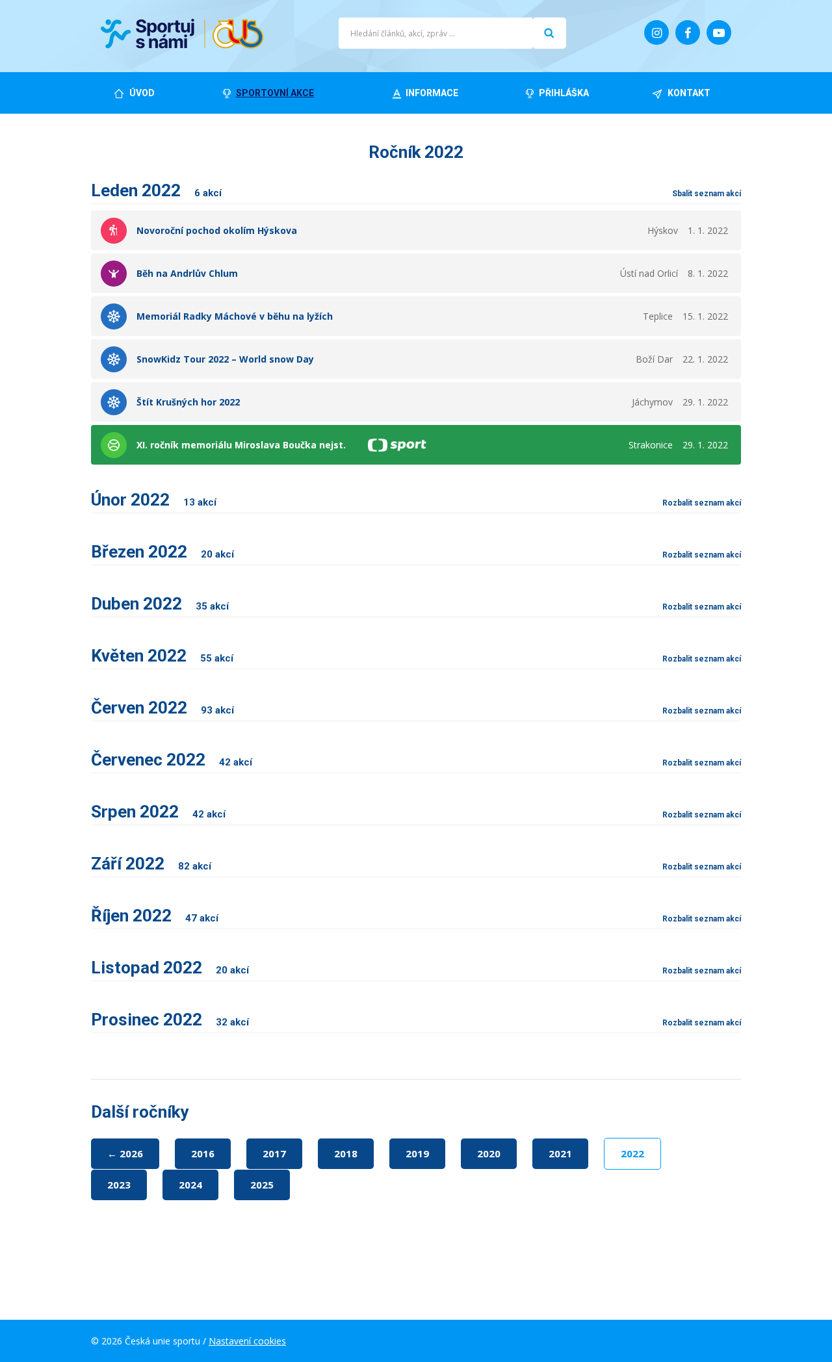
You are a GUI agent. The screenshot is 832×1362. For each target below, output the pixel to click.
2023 (119, 1184)
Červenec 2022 (171, 759)
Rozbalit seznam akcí (701, 503)
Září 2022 (151, 863)
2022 (632, 1153)
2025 (262, 1184)
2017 (274, 1153)
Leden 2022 (156, 190)
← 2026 (125, 1153)
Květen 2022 (162, 655)
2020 (488, 1153)
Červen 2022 (162, 707)
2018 (346, 1153)
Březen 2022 (162, 551)
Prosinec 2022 (170, 1019)
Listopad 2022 (170, 967)
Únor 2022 (153, 499)
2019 (417, 1153)
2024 (190, 1184)
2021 (560, 1153)
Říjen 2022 (154, 915)
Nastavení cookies (247, 1341)
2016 (202, 1153)
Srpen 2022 (158, 811)
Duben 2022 (160, 603)
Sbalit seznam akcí (706, 193)
